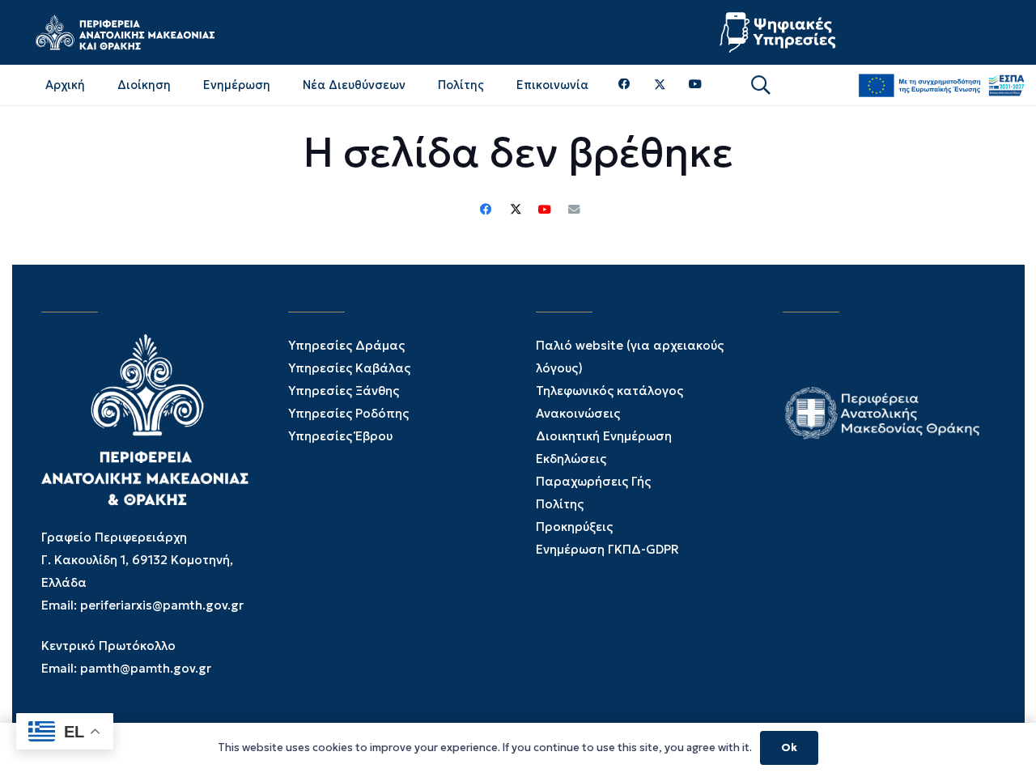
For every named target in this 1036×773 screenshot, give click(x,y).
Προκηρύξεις (574, 526)
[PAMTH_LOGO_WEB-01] (124, 32)
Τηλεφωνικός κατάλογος (609, 390)
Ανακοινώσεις (578, 413)
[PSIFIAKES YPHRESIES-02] (779, 32)
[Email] (573, 209)
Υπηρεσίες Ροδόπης (348, 413)
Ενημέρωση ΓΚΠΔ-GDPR (607, 549)
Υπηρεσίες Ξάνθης (343, 390)
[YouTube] (695, 85)
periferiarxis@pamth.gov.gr (162, 605)
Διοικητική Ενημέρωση (604, 436)
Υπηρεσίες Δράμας (346, 345)
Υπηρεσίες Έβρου (340, 436)
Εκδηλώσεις (571, 458)
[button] (760, 85)
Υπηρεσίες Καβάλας (349, 368)
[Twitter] (660, 85)
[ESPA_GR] (941, 85)
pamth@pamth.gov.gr (145, 668)
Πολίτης (560, 504)
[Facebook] (624, 85)
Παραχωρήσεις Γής (593, 481)
